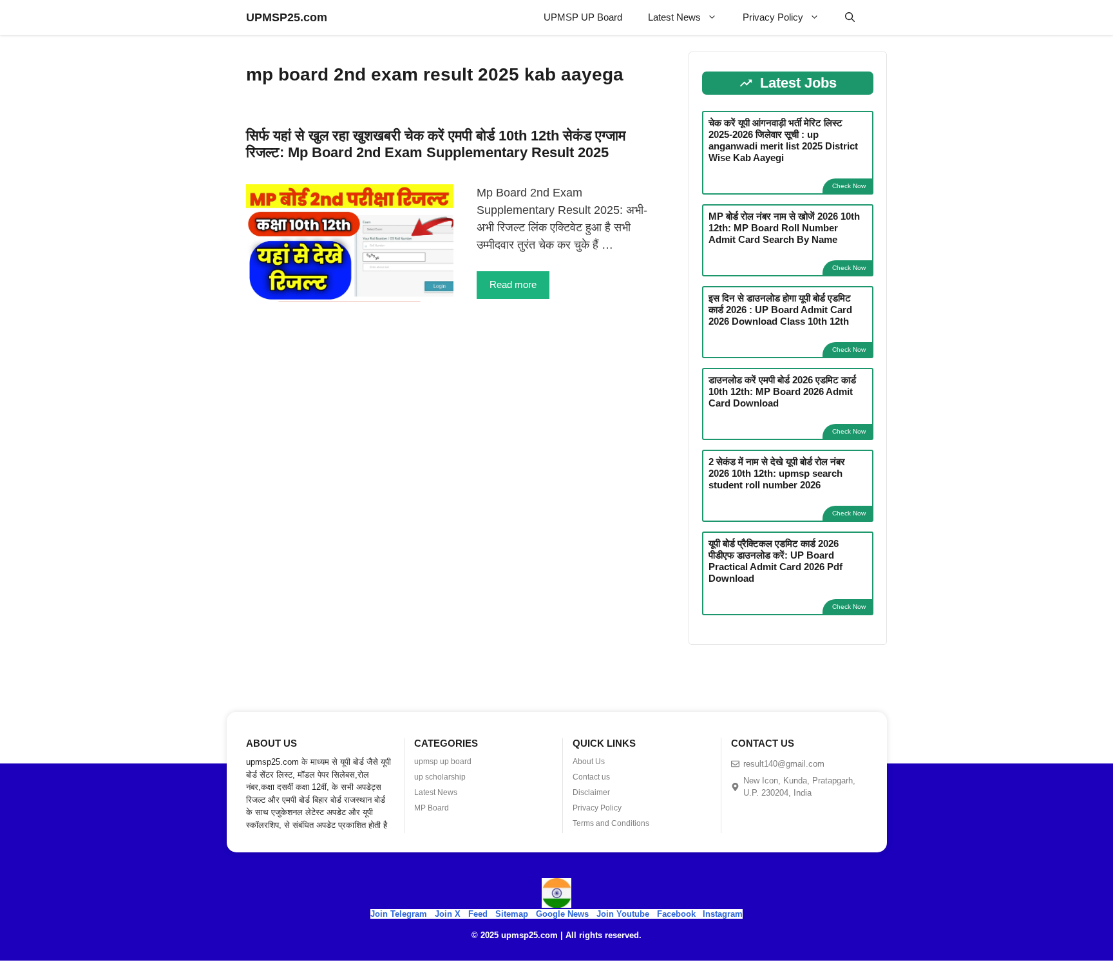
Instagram (723, 914)
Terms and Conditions (611, 823)
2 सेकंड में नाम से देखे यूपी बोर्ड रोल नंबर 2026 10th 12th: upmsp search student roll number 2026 (777, 473)
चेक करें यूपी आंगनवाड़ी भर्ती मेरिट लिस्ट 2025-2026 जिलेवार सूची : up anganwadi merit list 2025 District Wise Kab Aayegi (783, 140)
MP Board (431, 807)
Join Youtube (622, 914)
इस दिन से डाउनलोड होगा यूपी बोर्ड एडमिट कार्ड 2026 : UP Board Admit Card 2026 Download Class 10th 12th (780, 309)
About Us (589, 761)
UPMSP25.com (286, 17)
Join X (449, 914)
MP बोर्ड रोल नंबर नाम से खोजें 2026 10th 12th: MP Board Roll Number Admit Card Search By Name (784, 228)
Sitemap (511, 914)
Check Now (849, 185)
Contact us (591, 776)
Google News (562, 914)
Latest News (674, 17)
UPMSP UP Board (583, 17)
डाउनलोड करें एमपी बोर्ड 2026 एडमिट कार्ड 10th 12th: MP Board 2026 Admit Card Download (782, 391)
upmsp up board (442, 761)
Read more (513, 284)
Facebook (676, 914)
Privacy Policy (773, 17)
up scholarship (440, 776)
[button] (850, 17)
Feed (478, 914)
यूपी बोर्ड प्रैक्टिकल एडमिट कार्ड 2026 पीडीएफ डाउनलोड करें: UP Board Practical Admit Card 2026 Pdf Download (775, 561)
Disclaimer (591, 792)
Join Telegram (398, 914)
